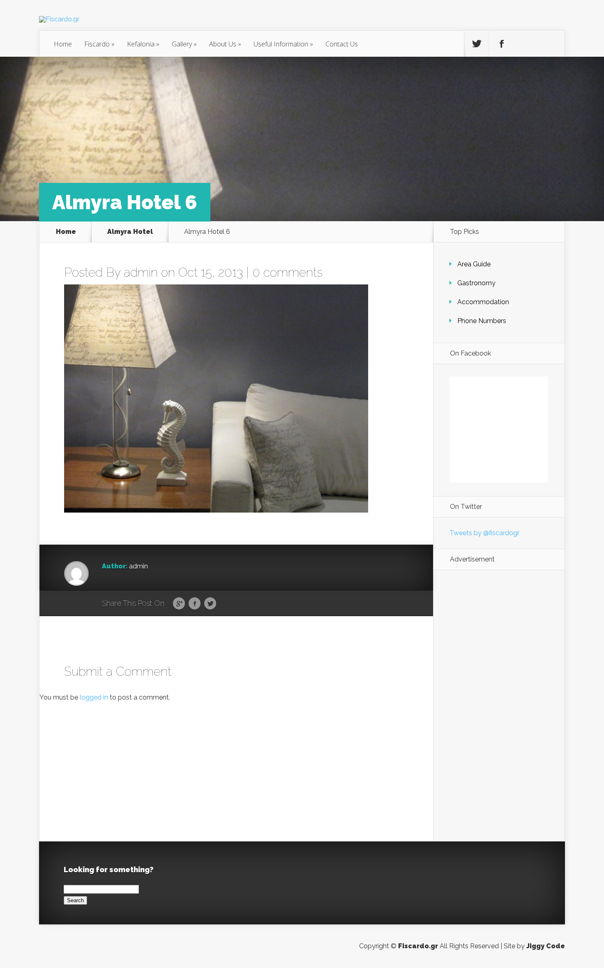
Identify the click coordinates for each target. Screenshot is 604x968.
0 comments (287, 272)
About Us (225, 44)
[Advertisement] (499, 705)
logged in (94, 697)
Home (63, 44)
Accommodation (483, 302)
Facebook (194, 603)
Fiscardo (99, 44)
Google (179, 603)
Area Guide (474, 264)
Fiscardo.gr (418, 946)
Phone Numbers (481, 321)
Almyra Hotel (130, 232)
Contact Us (341, 44)
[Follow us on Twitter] (476, 44)
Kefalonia (143, 44)
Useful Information (283, 44)
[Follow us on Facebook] (501, 44)
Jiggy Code (545, 946)
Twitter (210, 603)
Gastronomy (476, 283)
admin (141, 272)
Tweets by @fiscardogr (484, 533)
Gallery (184, 44)
